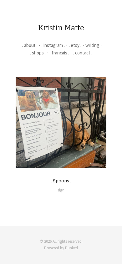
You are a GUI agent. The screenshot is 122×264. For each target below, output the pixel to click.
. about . (30, 45)
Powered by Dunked (61, 248)
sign (61, 190)
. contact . (82, 53)
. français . (59, 53)
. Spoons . (61, 181)
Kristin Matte (61, 27)
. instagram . (53, 45)
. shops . (38, 53)
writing (92, 45)
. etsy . (75, 45)
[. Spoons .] (61, 122)
